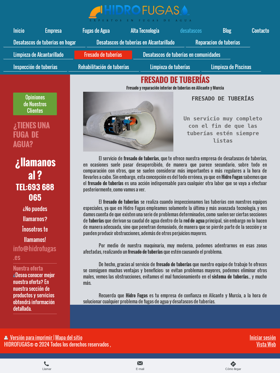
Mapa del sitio (68, 337)
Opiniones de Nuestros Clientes (35, 103)
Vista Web (266, 344)
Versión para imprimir (31, 337)
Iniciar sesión (263, 337)
